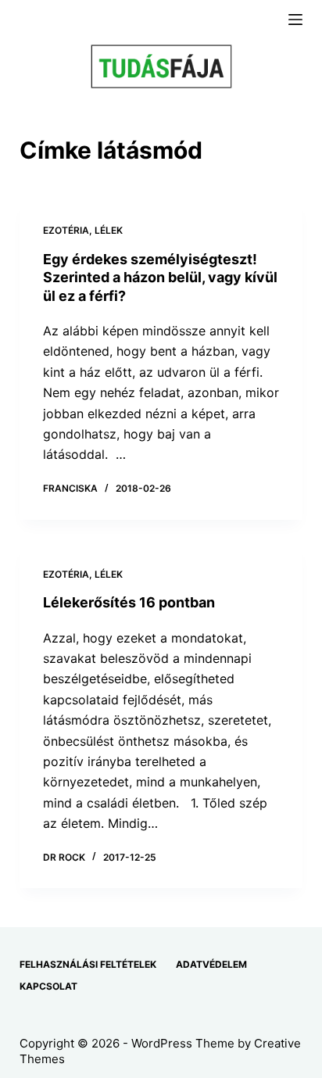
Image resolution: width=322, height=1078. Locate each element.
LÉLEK (109, 230)
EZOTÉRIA (66, 230)
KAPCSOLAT (48, 986)
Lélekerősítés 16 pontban (129, 602)
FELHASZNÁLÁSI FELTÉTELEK (88, 964)
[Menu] (295, 20)
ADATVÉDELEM (211, 964)
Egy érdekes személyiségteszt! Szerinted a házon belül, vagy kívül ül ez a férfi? (160, 277)
